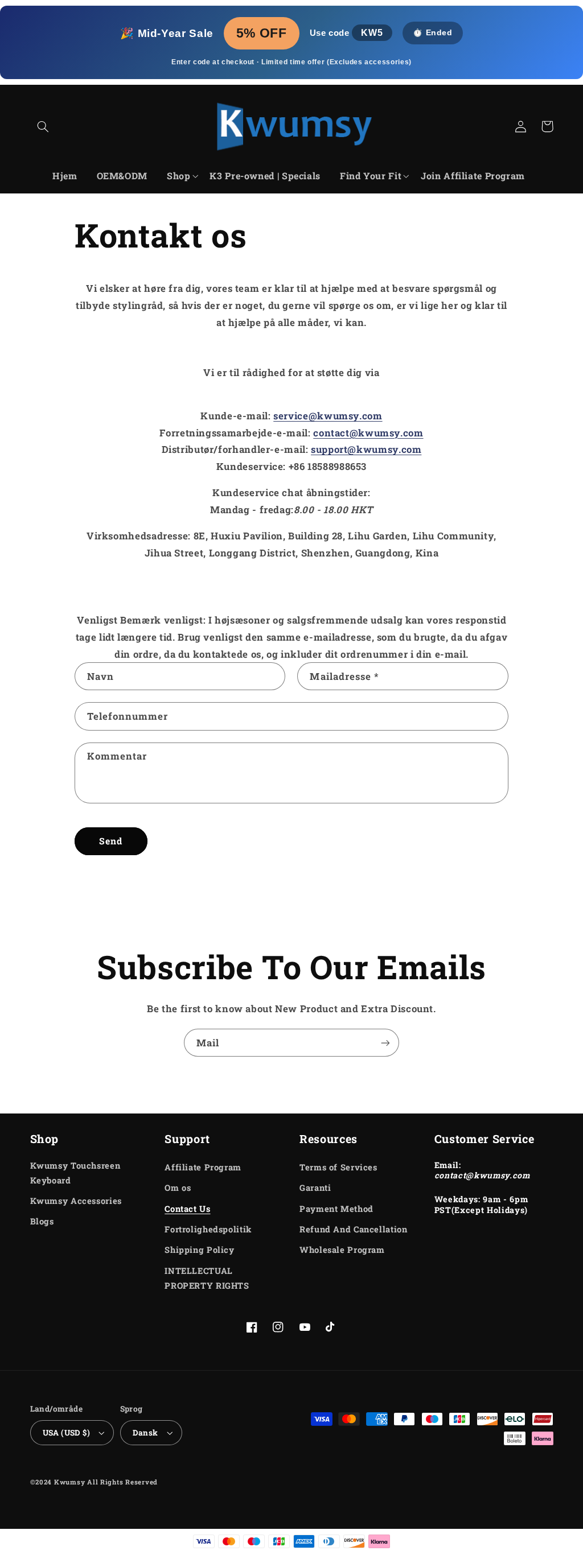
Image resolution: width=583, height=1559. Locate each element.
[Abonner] (385, 1043)
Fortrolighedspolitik (208, 1229)
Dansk (145, 1433)
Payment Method (336, 1208)
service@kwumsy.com (327, 415)
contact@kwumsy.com (368, 432)
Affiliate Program (203, 1167)
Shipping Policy (199, 1249)
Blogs (42, 1221)
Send (110, 841)
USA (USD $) (67, 1433)
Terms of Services (338, 1167)
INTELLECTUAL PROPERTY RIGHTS (207, 1278)
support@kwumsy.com (366, 449)
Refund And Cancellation (353, 1229)
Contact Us (187, 1208)
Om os (178, 1187)
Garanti (315, 1187)
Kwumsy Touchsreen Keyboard (75, 1173)
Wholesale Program (342, 1249)
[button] (43, 126)
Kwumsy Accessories (76, 1200)
